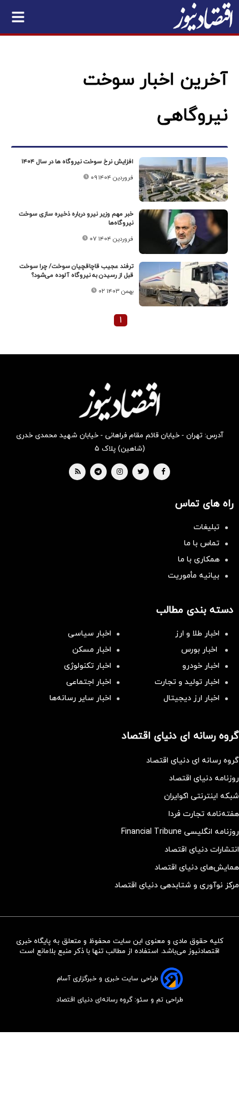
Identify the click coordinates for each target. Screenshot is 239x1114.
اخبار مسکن (91, 649)
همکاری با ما (199, 559)
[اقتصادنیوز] (119, 401)
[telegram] (98, 472)
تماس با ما (202, 543)
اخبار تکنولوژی (87, 666)
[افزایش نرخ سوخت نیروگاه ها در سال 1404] (183, 179)
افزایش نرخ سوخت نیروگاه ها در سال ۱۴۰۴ (77, 161)
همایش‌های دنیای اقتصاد (197, 867)
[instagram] (120, 472)
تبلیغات (206, 527)
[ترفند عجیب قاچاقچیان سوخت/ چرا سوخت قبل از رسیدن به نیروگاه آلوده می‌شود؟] (183, 284)
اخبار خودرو (201, 666)
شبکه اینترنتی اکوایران (201, 796)
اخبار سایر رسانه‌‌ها (80, 698)
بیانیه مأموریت (194, 575)
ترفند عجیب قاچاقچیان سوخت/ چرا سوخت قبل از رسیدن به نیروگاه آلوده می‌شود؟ (76, 271)
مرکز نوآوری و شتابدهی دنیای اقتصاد (176, 885)
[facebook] (163, 472)
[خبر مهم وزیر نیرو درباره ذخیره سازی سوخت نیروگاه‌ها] (183, 231)
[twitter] (140, 472)
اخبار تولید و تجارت (187, 682)
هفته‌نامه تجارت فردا (203, 814)
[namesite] (202, 16)
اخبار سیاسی (89, 633)
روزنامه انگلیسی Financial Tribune (180, 832)
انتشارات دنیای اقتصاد (202, 849)
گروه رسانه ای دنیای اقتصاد (192, 760)
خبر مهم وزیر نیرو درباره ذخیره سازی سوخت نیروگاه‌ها (76, 218)
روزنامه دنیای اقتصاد (204, 778)
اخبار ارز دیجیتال (191, 698)
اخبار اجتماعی (88, 682)
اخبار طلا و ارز (197, 633)
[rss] (78, 472)
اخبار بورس (200, 649)
